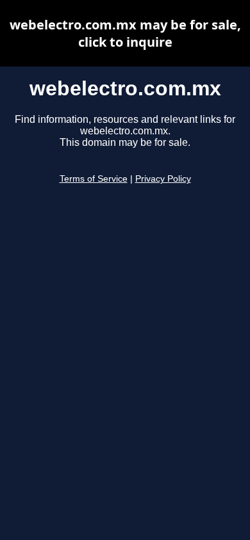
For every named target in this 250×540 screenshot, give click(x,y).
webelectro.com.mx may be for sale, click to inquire (125, 33)
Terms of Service (94, 179)
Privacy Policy (163, 179)
